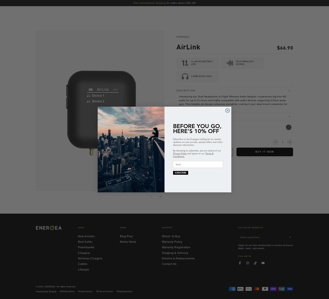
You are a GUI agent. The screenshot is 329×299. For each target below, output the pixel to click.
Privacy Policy (180, 153)
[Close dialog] (228, 110)
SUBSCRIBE (180, 172)
